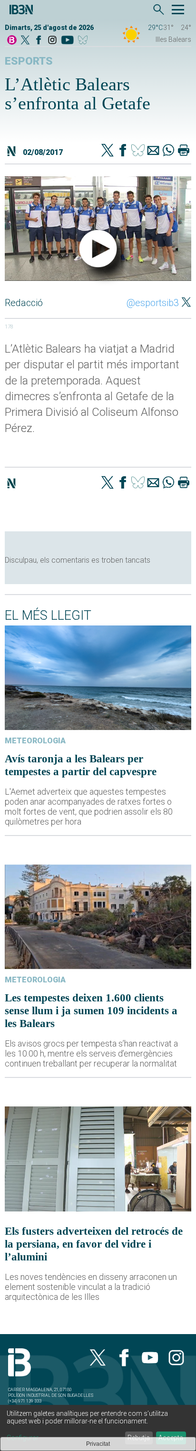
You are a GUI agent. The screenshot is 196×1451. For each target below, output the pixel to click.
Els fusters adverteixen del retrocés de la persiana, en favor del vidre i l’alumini (94, 1244)
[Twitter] (107, 151)
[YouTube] (67, 40)
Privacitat (98, 1444)
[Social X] (25, 40)
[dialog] (98, 1428)
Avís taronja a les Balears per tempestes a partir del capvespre (81, 765)
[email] (153, 151)
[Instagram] (52, 40)
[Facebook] (38, 40)
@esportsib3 (153, 302)
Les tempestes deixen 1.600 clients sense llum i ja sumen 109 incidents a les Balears (91, 1010)
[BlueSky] (84, 40)
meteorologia (35, 740)
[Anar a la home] (12, 40)
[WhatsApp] (168, 151)
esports (29, 61)
